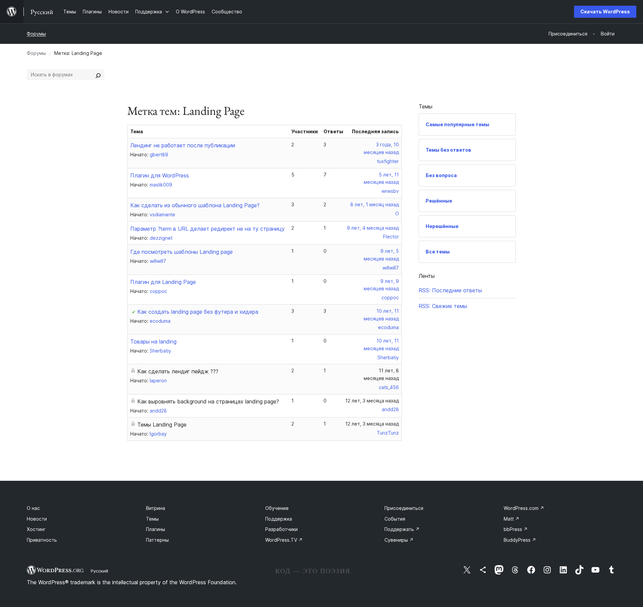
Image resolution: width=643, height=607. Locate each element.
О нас (33, 508)
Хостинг (36, 529)
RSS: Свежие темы (443, 306)
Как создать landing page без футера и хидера (197, 311)
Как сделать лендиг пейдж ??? (177, 371)
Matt (511, 519)
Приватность (42, 540)
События (394, 519)
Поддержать (402, 529)
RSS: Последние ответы (450, 290)
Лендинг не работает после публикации (182, 145)
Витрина (155, 508)
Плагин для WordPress (159, 175)
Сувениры (399, 540)
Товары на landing (153, 341)
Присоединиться (403, 508)
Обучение (277, 508)
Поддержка (278, 519)
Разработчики (281, 529)
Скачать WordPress (605, 11)
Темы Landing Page (162, 424)
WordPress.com (524, 508)
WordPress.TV (284, 540)
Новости (37, 519)
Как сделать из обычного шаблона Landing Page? (195, 205)
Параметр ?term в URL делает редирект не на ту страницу (207, 228)
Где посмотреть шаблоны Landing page (181, 251)
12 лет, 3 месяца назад (372, 400)
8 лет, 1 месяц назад (374, 204)
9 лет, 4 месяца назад (373, 228)
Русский (99, 571)
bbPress (516, 529)
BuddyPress (520, 540)
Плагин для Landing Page (163, 282)
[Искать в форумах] (98, 74)
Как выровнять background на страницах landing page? (208, 401)
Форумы (36, 33)
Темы (152, 519)
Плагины (155, 529)
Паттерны (157, 540)
